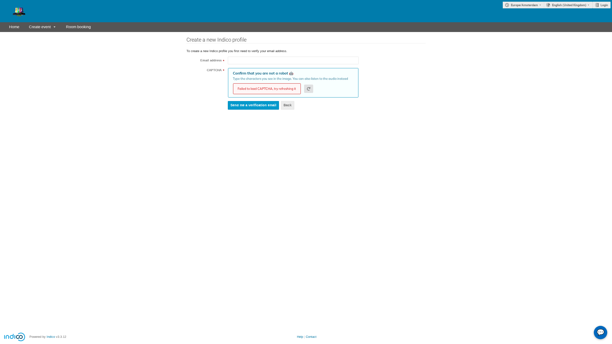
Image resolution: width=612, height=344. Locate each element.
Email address (211, 60)
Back (288, 105)
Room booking (78, 26)
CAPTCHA (214, 70)
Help (300, 337)
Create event (40, 26)
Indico (51, 337)
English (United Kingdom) (569, 5)
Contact (311, 337)
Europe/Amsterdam (524, 5)
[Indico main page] (14, 11)
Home (14, 26)
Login (604, 5)
